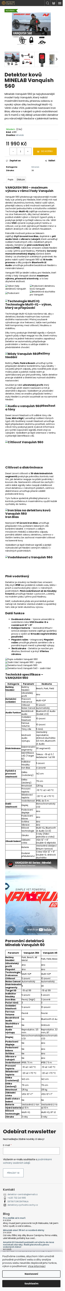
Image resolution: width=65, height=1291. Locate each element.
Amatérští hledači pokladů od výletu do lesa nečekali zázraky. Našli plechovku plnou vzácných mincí (28, 1244)
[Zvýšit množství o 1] (27, 151)
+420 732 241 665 (17, 1197)
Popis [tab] (10, 179)
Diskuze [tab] (21, 179)
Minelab (20, 135)
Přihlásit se (13, 1172)
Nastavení (31, 1274)
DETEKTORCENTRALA (18, 1201)
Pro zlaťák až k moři (14, 1218)
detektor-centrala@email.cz (23, 1194)
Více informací (37, 1266)
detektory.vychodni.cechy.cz (23, 1204)
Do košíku (47, 151)
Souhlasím (31, 1283)
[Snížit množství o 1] (13, 151)
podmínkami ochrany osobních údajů (27, 1161)
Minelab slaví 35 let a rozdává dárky (23, 1230)
